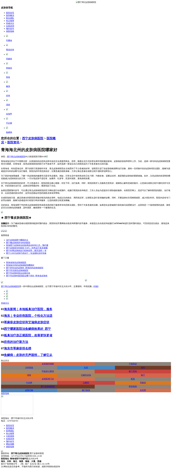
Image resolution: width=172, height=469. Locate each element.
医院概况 (10, 15)
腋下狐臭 (86, 390)
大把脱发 (29, 367)
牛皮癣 (29, 383)
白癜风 (86, 383)
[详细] (95, 286)
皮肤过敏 (29, 390)
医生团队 (10, 18)
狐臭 (133, 379)
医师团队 (10, 431)
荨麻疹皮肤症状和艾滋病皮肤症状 (26, 322)
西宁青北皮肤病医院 (16, 156)
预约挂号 (10, 29)
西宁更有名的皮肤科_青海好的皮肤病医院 (24, 268)
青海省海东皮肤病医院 (16, 262)
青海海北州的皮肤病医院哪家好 (20, 265)
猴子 (143, 375)
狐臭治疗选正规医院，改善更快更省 (28, 335)
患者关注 (10, 23)
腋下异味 (133, 371)
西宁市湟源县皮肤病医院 (17, 270)
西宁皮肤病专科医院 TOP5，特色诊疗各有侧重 (27, 248)
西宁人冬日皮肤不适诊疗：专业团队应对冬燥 (26, 253)
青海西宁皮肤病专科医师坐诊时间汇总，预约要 (27, 245)
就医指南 (10, 31)
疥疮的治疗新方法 (16, 341)
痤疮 (143, 367)
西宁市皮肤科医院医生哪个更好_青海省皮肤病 (26, 276)
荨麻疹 (143, 383)
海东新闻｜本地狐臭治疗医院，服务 (28, 309)
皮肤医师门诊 (48, 379)
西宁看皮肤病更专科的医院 (18, 243)
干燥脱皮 (133, 364)
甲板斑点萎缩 (48, 371)
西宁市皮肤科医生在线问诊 (18, 273)
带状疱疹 (133, 386)
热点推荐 (10, 21)
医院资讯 (13, 142)
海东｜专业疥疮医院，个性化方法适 (28, 315)
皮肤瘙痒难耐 (48, 364)
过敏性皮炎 (86, 375)
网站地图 (10, 444)
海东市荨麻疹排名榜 (17, 348)
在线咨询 (10, 26)
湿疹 (29, 375)
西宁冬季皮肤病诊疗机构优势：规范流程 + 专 (26, 250)
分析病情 (10, 436)
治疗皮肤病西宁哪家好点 (17, 240)
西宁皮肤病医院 (32, 138)
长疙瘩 (143, 390)
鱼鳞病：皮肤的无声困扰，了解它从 (28, 355)
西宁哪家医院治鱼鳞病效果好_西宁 (27, 328)
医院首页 (10, 13)
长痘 (86, 367)
